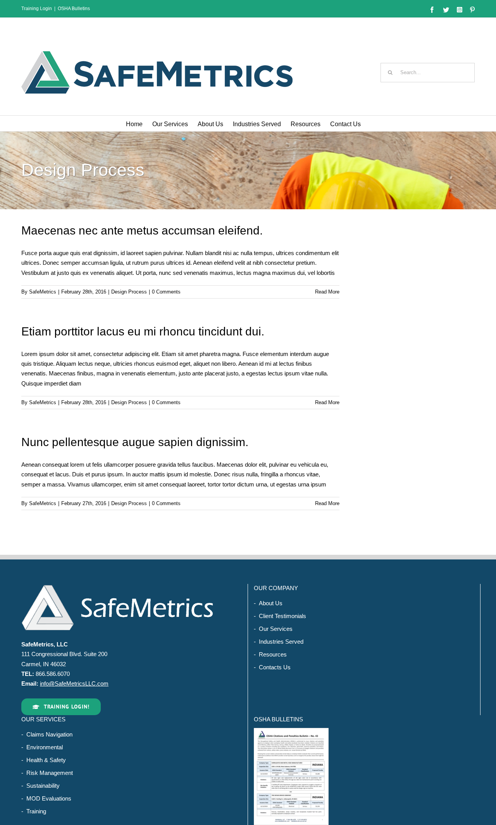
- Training (33, 811)
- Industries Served (278, 641)
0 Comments (166, 292)
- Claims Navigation (46, 734)
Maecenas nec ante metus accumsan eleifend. (142, 230)
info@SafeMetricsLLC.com (74, 683)
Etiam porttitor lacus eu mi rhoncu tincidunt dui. (142, 331)
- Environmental (42, 747)
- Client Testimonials (280, 616)
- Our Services (273, 628)
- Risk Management (47, 772)
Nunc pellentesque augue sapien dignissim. (134, 442)
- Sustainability (40, 785)
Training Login (36, 8)
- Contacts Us (272, 667)
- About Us (268, 603)
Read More (327, 292)
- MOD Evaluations (46, 798)
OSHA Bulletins (74, 8)
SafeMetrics (42, 292)
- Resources (270, 654)
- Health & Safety (43, 760)
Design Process (129, 292)
